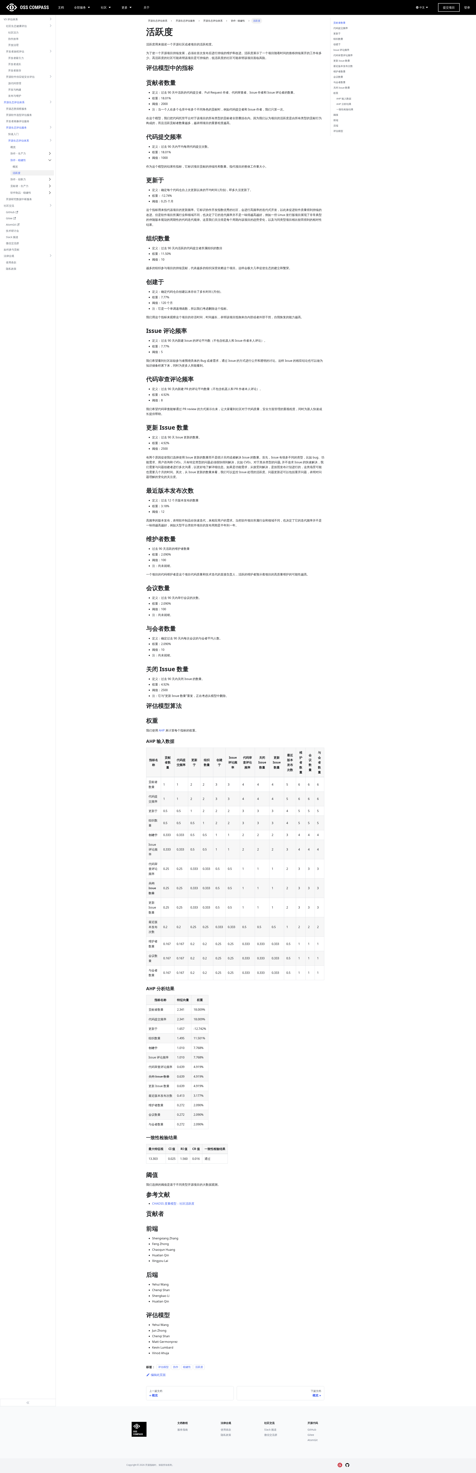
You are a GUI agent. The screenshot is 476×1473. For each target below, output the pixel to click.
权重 (335, 93)
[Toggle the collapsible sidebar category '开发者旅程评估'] (50, 51)
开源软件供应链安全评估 (20, 76)
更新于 (337, 33)
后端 (335, 125)
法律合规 (9, 256)
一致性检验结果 (344, 109)
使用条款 (226, 1429)
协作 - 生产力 (18, 153)
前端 (335, 120)
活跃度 (199, 1367)
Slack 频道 (270, 1429)
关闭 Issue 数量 (341, 87)
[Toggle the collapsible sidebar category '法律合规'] (50, 256)
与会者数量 (339, 82)
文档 (61, 7)
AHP (162, 730)
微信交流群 (270, 1435)
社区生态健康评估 (16, 26)
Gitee (311, 1435)
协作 (175, 1367)
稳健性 (187, 1367)
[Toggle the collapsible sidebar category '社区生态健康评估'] (50, 26)
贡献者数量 (339, 22)
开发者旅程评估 (15, 51)
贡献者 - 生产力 (19, 186)
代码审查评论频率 (343, 55)
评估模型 (163, 1367)
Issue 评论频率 (341, 50)
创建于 (337, 44)
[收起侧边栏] (28, 1402)
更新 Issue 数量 (341, 60)
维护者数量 (339, 71)
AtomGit (313, 1440)
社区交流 (9, 205)
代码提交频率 (340, 28)
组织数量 (338, 39)
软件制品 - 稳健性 (20, 192)
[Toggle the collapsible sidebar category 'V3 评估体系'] (50, 19)
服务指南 (182, 1429)
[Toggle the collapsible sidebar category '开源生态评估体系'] (50, 102)
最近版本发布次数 (343, 66)
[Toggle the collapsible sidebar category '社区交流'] (50, 206)
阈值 (335, 114)
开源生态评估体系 (14, 102)
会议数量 (338, 76)
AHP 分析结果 (343, 104)
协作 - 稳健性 (18, 160)
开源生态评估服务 (16, 127)
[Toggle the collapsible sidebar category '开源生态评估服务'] (50, 128)
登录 (467, 7)
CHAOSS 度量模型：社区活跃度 (173, 1203)
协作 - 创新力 (18, 179)
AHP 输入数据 (343, 98)
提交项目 (449, 7)
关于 (146, 7)
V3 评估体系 (11, 19)
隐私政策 (226, 1435)
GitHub (312, 1429)
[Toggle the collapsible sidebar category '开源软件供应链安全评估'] (50, 77)
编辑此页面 (158, 1375)
